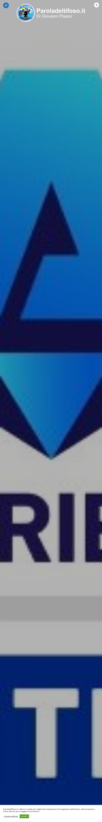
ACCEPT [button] (24, 816)
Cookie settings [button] (11, 816)
